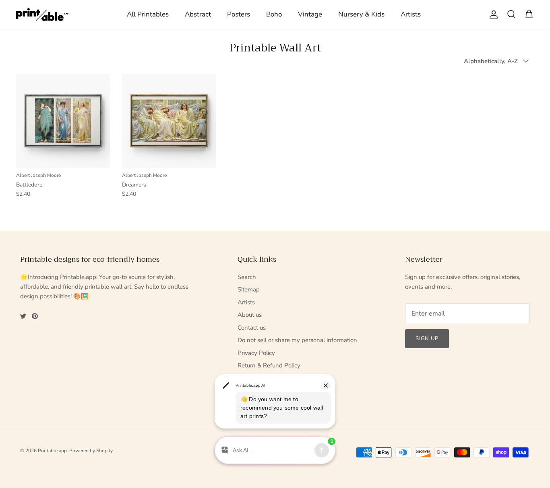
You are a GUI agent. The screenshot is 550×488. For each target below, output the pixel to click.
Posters (238, 14)
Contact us (252, 328)
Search (247, 277)
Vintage (310, 14)
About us (250, 315)
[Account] (492, 14)
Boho (274, 14)
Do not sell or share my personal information (297, 340)
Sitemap (249, 289)
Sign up (427, 338)
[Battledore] (63, 121)
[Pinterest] (35, 316)
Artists (411, 14)
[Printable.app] (42, 14)
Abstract (198, 14)
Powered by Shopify (91, 450)
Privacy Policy (256, 353)
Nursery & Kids (361, 14)
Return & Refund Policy (269, 365)
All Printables (148, 14)
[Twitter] (23, 316)
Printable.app (52, 450)
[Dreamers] (169, 121)
